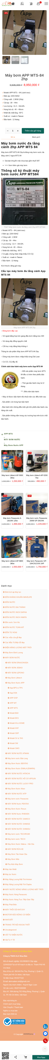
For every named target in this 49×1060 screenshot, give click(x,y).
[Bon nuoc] (22, 4)
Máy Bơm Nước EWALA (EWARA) (21, 768)
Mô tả (13, 137)
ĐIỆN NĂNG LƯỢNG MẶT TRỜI (18, 647)
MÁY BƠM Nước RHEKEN (18, 814)
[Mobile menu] (46, 4)
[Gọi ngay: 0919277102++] (45, 1040)
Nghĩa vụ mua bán (10, 1011)
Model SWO (14, 748)
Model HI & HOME (17, 723)
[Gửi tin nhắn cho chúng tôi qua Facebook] (45, 1033)
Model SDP (14, 733)
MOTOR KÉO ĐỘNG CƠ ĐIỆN (17, 915)
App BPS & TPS (16, 688)
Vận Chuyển (8, 1007)
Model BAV (14, 713)
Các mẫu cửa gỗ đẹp (13, 637)
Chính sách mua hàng (11, 1004)
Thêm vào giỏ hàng (33, 131)
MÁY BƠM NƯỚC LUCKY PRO (20, 784)
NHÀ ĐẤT (9, 920)
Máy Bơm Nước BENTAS (17, 763)
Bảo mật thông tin (10, 1001)
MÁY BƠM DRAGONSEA (17, 663)
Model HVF (14, 728)
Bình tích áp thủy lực (13, 592)
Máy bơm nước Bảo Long (17, 758)
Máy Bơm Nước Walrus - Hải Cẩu (20, 844)
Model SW (14, 743)
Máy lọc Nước (10, 874)
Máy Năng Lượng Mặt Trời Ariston (18, 879)
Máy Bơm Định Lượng (14, 653)
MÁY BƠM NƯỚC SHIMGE (18, 824)
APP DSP (14, 698)
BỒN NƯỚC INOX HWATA (16, 617)
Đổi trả (14, 1014)
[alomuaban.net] (6, 4)
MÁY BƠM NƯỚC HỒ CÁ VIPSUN (21, 779)
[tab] (12, 137)
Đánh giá (36, 137)
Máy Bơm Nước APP (13, 445)
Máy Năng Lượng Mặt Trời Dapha (18, 884)
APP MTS (8, 434)
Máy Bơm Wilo (13, 859)
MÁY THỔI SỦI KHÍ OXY (15, 910)
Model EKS (14, 718)
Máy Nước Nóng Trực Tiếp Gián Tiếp (19, 899)
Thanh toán (18, 1007)
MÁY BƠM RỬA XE (15, 849)
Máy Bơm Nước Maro (16, 789)
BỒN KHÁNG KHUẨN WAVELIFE (18, 597)
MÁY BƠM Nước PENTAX (18, 804)
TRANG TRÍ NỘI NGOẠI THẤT (17, 925)
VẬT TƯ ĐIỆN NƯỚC (14, 935)
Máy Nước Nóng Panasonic (16, 894)
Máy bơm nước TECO (16, 839)
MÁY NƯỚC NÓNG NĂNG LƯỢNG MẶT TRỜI (24, 889)
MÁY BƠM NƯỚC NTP (16, 794)
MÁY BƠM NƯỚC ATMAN (18, 753)
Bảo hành (7, 1014)
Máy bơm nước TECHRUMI (18, 834)
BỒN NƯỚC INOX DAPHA (16, 612)
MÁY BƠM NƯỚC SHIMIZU (18, 829)
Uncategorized (10, 930)
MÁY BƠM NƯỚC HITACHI (18, 773)
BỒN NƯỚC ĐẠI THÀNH (15, 607)
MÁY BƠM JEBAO (15, 668)
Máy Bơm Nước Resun (16, 809)
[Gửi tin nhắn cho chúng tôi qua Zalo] (45, 1028)
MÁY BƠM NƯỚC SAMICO (18, 819)
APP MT (13, 703)
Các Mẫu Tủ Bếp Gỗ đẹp (14, 642)
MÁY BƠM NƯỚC (12, 439)
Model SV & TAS (16, 738)
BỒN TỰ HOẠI (11, 632)
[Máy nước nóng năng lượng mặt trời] (31, 4)
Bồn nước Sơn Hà (12, 622)
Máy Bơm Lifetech (14, 678)
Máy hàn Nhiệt (10, 869)
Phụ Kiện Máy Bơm (15, 864)
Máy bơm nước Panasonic (18, 799)
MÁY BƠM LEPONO (15, 673)
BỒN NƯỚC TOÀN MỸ (14, 627)
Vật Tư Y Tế (10, 940)
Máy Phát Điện (11, 905)
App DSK (13, 693)
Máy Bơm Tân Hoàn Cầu (17, 854)
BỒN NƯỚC (10, 602)
